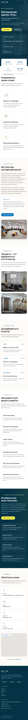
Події (2, 693)
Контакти (3, 695)
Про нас (3, 688)
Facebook (12, 681)
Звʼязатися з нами (7, 214)
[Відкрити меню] (25, 2)
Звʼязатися (17, 29)
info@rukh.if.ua (6, 606)
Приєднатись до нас (8, 518)
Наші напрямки (6, 29)
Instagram (4, 681)
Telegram (19, 681)
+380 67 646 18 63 (7, 52)
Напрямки (3, 691)
